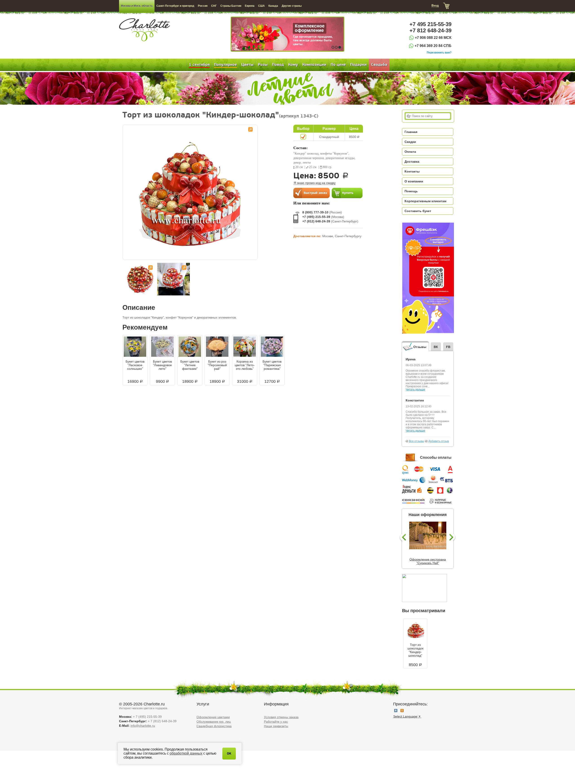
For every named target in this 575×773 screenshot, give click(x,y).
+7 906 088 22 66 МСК (433, 38)
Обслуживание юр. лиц (214, 721)
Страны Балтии (230, 5)
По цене (338, 64)
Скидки (410, 142)
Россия (203, 5)
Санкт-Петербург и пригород (175, 5)
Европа (249, 5)
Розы (263, 64)
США (261, 5)
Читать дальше (415, 389)
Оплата (410, 151)
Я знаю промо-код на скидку (315, 183)
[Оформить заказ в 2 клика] (311, 193)
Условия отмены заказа (281, 717)
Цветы (247, 64)
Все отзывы (416, 441)
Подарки (358, 64)
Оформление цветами (213, 717)
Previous (402, 538)
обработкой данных (186, 753)
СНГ (214, 5)
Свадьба (379, 64)
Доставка (412, 161)
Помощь (411, 191)
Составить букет (418, 211)
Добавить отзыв (438, 441)
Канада (273, 5)
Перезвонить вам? (439, 52)
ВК (436, 347)
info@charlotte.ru (142, 725)
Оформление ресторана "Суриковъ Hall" (427, 561)
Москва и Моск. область (137, 5)
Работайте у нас (276, 721)
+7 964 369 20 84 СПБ (433, 46)
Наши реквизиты (276, 726)
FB (448, 347)
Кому (293, 64)
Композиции (314, 64)
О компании (414, 181)
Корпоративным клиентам (425, 201)
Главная (411, 132)
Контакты (412, 171)
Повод (278, 64)
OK (229, 753)
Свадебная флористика (214, 726)
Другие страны (292, 5)
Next (452, 538)
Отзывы (419, 347)
